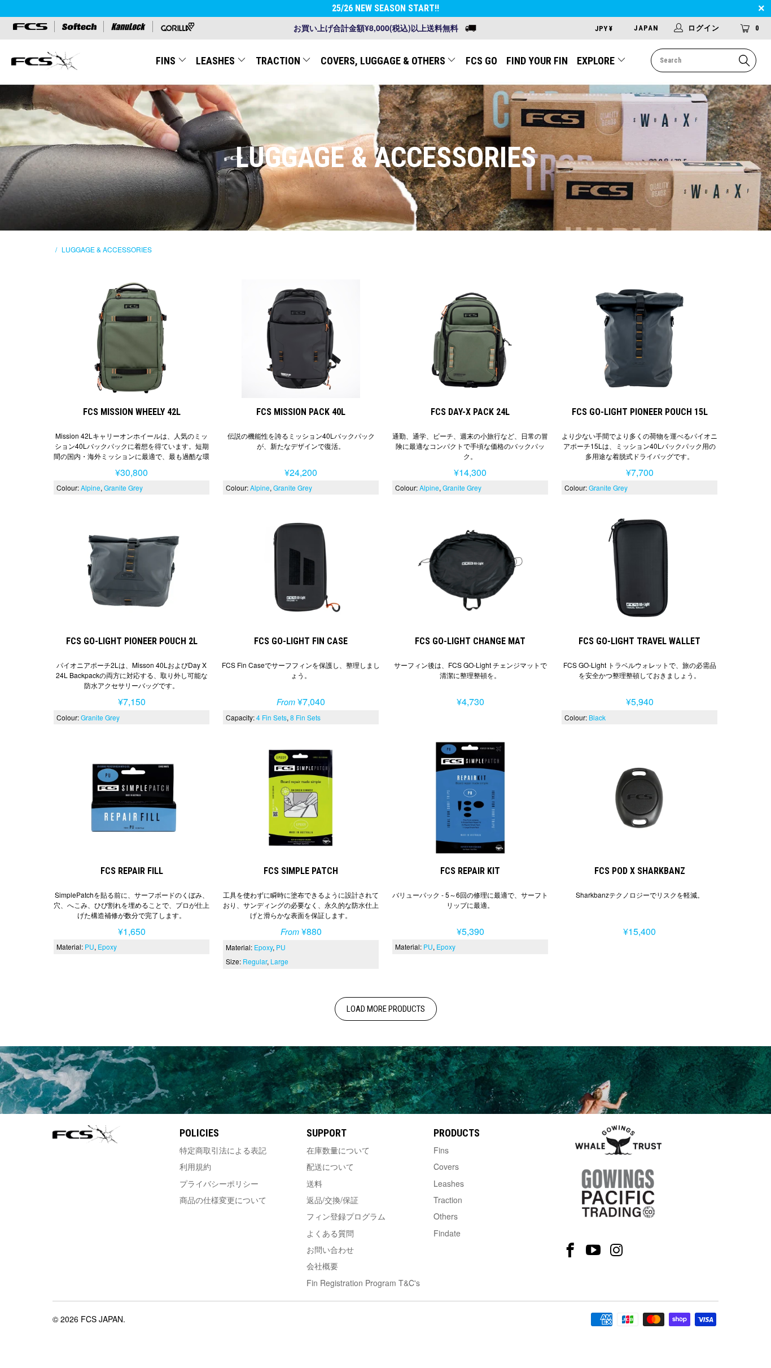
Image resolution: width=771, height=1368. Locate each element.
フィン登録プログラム (346, 1216)
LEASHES (216, 61)
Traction (447, 1199)
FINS (167, 61)
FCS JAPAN (102, 1319)
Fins (441, 1150)
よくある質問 (330, 1233)
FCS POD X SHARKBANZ (639, 796)
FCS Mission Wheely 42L (131, 337)
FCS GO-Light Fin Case (301, 566)
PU (89, 946)
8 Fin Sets (305, 717)
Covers (446, 1166)
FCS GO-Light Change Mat (470, 566)
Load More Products (386, 1009)
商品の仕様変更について (222, 1199)
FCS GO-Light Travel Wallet (639, 566)
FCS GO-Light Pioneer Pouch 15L (639, 337)
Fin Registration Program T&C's (363, 1282)
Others (445, 1216)
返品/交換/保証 (332, 1199)
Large (279, 961)
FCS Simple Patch (301, 796)
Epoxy (107, 946)
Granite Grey (123, 487)
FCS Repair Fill (131, 796)
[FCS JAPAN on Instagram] (617, 1250)
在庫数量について (338, 1150)
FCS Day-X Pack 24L (470, 337)
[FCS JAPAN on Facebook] (570, 1250)
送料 (314, 1183)
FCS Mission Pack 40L (301, 337)
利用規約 (195, 1166)
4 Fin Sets (271, 717)
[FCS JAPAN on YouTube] (593, 1250)
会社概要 (322, 1265)
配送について (330, 1166)
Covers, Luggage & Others (384, 61)
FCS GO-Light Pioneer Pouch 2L (131, 566)
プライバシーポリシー (219, 1183)
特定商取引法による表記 (222, 1150)
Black (597, 717)
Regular (255, 961)
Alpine (90, 487)
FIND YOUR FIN (537, 61)
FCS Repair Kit (470, 796)
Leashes (448, 1183)
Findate (447, 1233)
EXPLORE (597, 61)
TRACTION (279, 61)
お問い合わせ (330, 1249)
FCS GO (481, 61)
